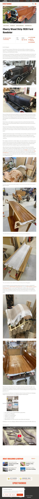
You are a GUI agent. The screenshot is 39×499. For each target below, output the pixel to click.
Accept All (19, 494)
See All (33, 458)
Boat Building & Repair (13, 462)
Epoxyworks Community (7, 38)
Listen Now (32, 37)
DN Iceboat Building (30, 469)
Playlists (28, 0)
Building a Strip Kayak (29, 464)
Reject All (13, 494)
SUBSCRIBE (22, 0)
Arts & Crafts (6, 25)
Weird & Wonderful (20, 25)
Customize (6, 494)
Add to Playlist (32, 40)
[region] (13, 492)
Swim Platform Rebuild (12, 469)
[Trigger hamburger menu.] (35, 3)
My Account (34, 0)
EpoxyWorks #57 (28, 25)
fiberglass (26, 149)
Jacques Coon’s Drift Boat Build (13, 464)
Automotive (12, 25)
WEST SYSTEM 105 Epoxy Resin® (16, 286)
